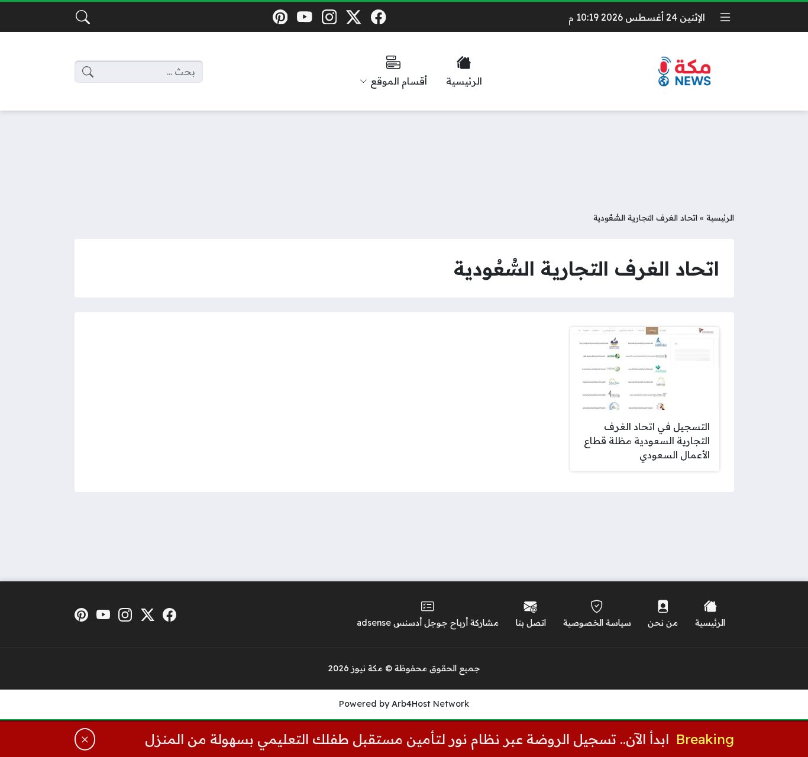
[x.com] (354, 17)
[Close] (85, 739)
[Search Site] (83, 17)
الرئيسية (720, 217)
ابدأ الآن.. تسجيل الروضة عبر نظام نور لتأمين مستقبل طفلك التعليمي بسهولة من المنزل (407, 739)
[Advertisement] (404, 152)
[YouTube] (304, 17)
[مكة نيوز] (685, 71)
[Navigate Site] (725, 17)
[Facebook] (378, 17)
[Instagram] (329, 17)
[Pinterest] (280, 17)
